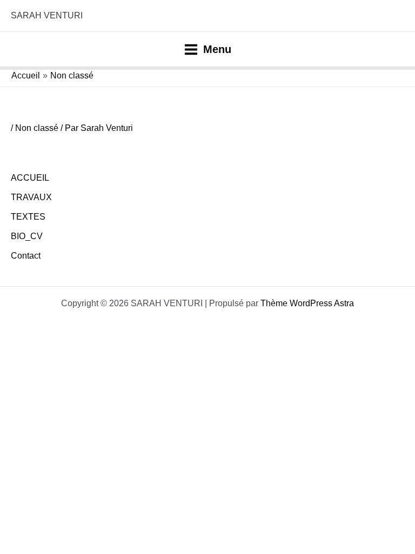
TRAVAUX (31, 197)
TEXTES (28, 216)
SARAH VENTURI (47, 15)
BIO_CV (27, 236)
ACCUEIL (30, 177)
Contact (26, 255)
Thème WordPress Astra (307, 303)
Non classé (36, 128)
